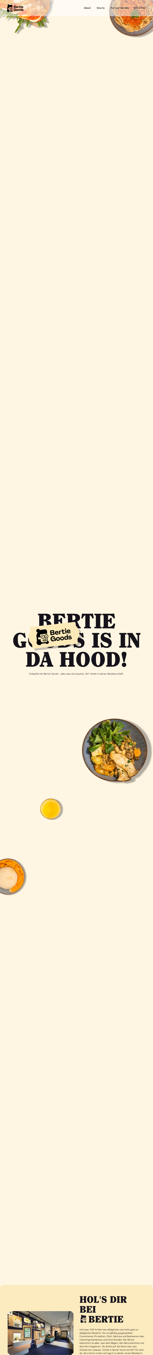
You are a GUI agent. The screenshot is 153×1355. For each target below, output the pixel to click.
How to (101, 8)
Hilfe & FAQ (139, 8)
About (87, 8)
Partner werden (120, 8)
